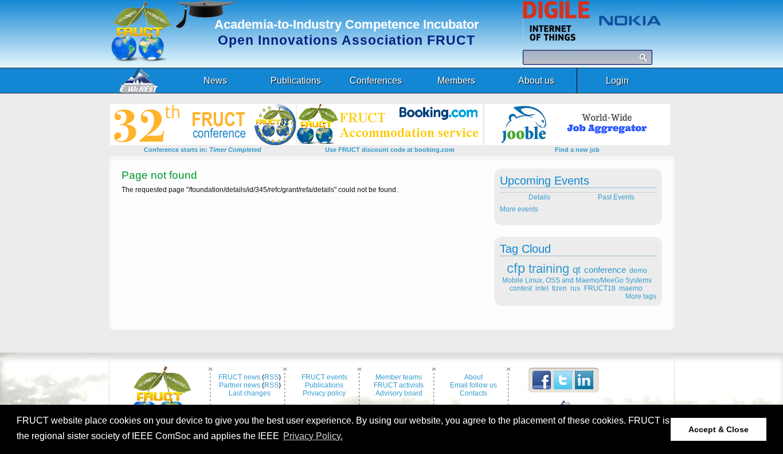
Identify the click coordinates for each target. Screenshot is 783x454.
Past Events (617, 197)
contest (521, 288)
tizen (559, 288)
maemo (631, 288)
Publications (324, 385)
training (548, 268)
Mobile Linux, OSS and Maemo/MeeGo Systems (577, 280)
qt (577, 269)
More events (519, 209)
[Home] (141, 60)
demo (638, 271)
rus (575, 288)
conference (605, 270)
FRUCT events (324, 377)
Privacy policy (324, 393)
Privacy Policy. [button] (313, 436)
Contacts (473, 393)
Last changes (250, 393)
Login (617, 80)
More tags (640, 296)
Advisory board (398, 393)
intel (542, 288)
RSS (271, 377)
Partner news (239, 385)
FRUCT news (239, 377)
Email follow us (473, 385)
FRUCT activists (399, 385)
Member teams (398, 377)
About (473, 377)
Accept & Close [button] (718, 429)
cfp (516, 268)
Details (538, 197)
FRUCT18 (600, 288)
